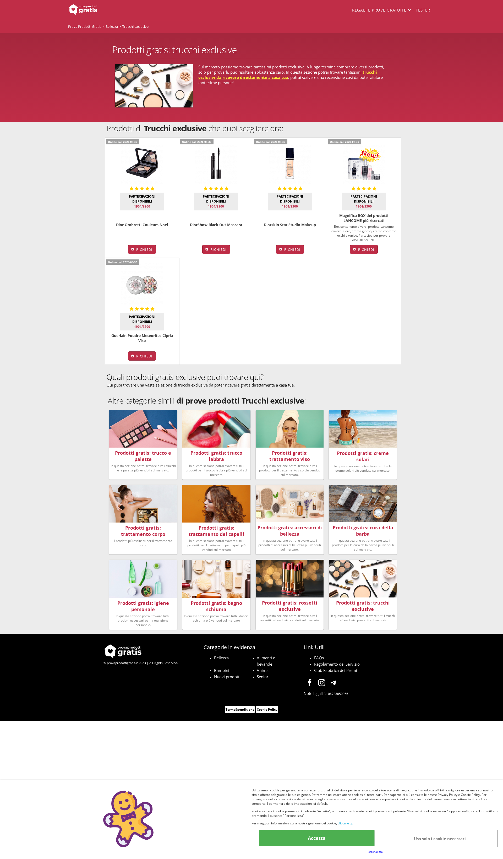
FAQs (319, 657)
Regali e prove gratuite (379, 10)
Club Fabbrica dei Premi (335, 670)
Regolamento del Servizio (337, 664)
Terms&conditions (240, 709)
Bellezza (221, 657)
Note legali (313, 693)
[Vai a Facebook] (310, 683)
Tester (423, 10)
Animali (264, 670)
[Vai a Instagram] (322, 683)
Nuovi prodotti (227, 676)
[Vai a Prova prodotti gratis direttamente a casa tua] (104, 10)
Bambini (221, 670)
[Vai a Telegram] (334, 683)
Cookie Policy (267, 709)
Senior (262, 676)
